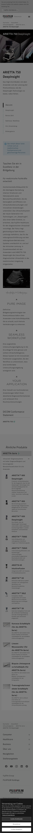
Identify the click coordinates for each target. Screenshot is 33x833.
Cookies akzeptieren (16, 829)
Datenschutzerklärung (8, 815)
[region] (16, 815)
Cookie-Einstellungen (16, 818)
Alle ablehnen (16, 824)
